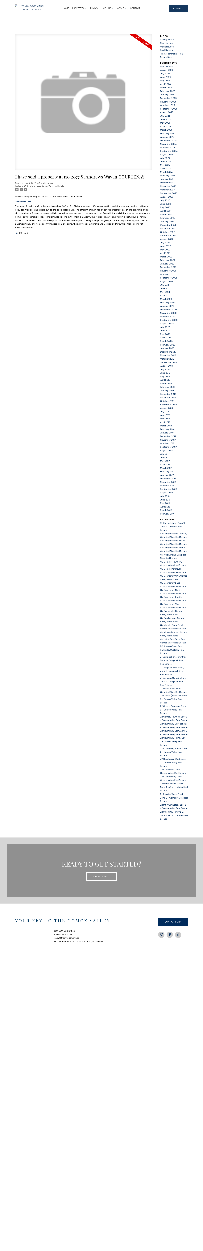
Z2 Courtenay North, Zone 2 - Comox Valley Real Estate (173, 741)
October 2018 (167, 401)
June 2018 (165, 415)
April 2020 (165, 337)
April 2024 (165, 168)
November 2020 (168, 313)
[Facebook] (170, 935)
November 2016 (168, 482)
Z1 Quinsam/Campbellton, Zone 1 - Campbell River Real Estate (173, 681)
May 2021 (165, 291)
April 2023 (165, 210)
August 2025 (166, 112)
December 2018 (168, 394)
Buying (94, 8)
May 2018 (165, 418)
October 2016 (167, 485)
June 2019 (165, 372)
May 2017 (165, 460)
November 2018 (168, 397)
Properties (78, 8)
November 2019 (168, 355)
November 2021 (168, 270)
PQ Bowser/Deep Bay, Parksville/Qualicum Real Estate (172, 650)
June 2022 (165, 246)
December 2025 (168, 98)
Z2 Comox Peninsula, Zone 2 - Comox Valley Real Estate (173, 710)
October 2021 (167, 274)
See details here (23, 201)
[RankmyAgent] (178, 935)
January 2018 (167, 432)
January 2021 (167, 306)
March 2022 (166, 256)
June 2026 (165, 77)
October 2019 (167, 358)
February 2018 (167, 429)
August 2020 (167, 323)
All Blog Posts (167, 39)
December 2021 (168, 267)
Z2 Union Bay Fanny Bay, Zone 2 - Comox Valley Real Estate (174, 815)
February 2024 (167, 175)
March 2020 (166, 341)
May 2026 (165, 80)
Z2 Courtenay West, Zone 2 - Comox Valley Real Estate (173, 762)
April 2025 (165, 126)
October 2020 (167, 316)
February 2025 (167, 133)
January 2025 (167, 137)
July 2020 (165, 327)
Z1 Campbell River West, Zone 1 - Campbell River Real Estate (172, 671)
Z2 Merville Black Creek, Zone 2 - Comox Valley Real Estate (174, 787)
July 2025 (165, 115)
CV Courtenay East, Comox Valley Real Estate (44, 186)
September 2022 (168, 235)
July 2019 (165, 369)
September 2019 (168, 362)
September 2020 (169, 320)
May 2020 (165, 334)
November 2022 (168, 228)
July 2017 (165, 453)
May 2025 (165, 122)
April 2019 (165, 379)
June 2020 (165, 330)
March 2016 (166, 510)
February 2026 (167, 91)
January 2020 (167, 348)
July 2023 (165, 200)
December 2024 (168, 140)
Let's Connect (101, 876)
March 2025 (166, 129)
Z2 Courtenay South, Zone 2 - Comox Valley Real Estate (173, 752)
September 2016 (168, 489)
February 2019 (167, 387)
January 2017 (167, 475)
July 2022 (165, 242)
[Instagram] (161, 935)
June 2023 (165, 203)
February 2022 (167, 260)
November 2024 (168, 144)
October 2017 (167, 443)
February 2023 (167, 217)
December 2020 (168, 309)
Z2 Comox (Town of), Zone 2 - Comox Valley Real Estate (173, 699)
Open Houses (167, 46)
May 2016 (165, 503)
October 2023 (167, 189)
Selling (107, 8)
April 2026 (165, 84)
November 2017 (168, 439)
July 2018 (164, 411)
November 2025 (168, 101)
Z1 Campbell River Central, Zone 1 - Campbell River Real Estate (173, 660)
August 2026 (166, 70)
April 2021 (165, 295)
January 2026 (167, 94)
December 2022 (168, 224)
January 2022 (167, 263)
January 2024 (167, 179)
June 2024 (165, 161)
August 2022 (166, 239)
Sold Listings (166, 50)
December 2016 (168, 478)
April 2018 (165, 422)
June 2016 (165, 499)
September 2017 (168, 446)
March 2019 (166, 383)
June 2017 (165, 457)
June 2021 (165, 288)
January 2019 (167, 390)
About (120, 8)
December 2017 (168, 436)
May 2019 (165, 376)
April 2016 (165, 506)
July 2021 (164, 284)
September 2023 (168, 193)
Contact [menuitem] (135, 8)
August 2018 (166, 408)
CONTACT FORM (173, 921)
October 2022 (167, 232)
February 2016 (167, 513)
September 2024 (169, 151)
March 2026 (166, 87)
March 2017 (166, 467)
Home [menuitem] (66, 8)
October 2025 (167, 105)
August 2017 (166, 450)
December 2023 (168, 182)
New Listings (166, 43)
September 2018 (168, 404)
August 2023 (166, 196)
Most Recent (166, 66)
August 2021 (166, 281)
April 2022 (165, 253)
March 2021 (166, 299)
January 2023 (167, 221)
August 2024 (167, 154)
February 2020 (167, 344)
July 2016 (165, 496)
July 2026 (165, 73)
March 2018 (166, 425)
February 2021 (167, 302)
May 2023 (165, 207)
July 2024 (165, 158)
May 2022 (165, 249)
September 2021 (168, 277)
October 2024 (167, 147)
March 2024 (166, 172)
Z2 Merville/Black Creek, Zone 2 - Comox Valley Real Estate (174, 798)
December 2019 (168, 351)
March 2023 (166, 214)
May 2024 (165, 165)
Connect (178, 8)
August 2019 (166, 365)
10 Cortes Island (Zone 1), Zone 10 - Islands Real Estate (172, 526)
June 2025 (165, 119)
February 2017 (167, 471)
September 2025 (168, 108)
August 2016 (166, 492)
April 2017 (165, 464)
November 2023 (168, 186)
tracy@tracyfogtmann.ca (66, 937)
